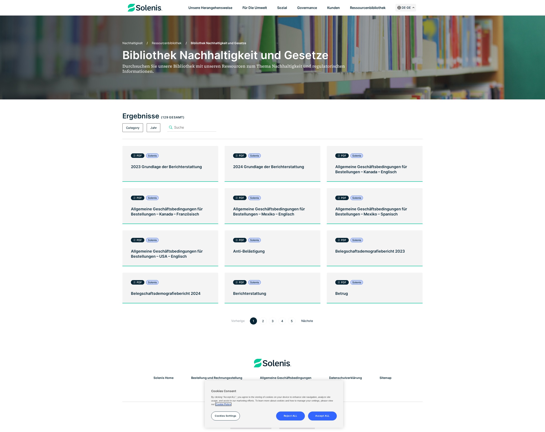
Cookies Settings (225, 415)
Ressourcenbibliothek (167, 43)
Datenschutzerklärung (345, 378)
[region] (274, 404)
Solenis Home (163, 378)
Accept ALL (322, 415)
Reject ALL (290, 415)
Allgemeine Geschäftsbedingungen (285, 378)
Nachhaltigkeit (132, 43)
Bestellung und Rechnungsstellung (216, 378)
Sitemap (386, 378)
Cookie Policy (223, 404)
